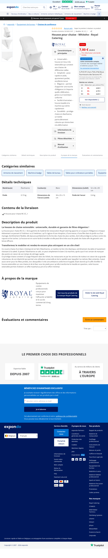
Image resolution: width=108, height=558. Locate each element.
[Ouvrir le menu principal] (7, 14)
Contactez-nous (61, 432)
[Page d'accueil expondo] (4, 24)
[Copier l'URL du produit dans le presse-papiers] (91, 31)
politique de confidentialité (66, 416)
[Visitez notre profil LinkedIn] (80, 460)
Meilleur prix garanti (89, 107)
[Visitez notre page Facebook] (76, 460)
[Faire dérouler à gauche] (3, 18)
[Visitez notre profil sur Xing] (84, 460)
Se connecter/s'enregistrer (89, 68)
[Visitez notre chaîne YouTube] (73, 460)
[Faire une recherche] (44, 7)
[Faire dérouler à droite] (104, 18)
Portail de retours (61, 442)
